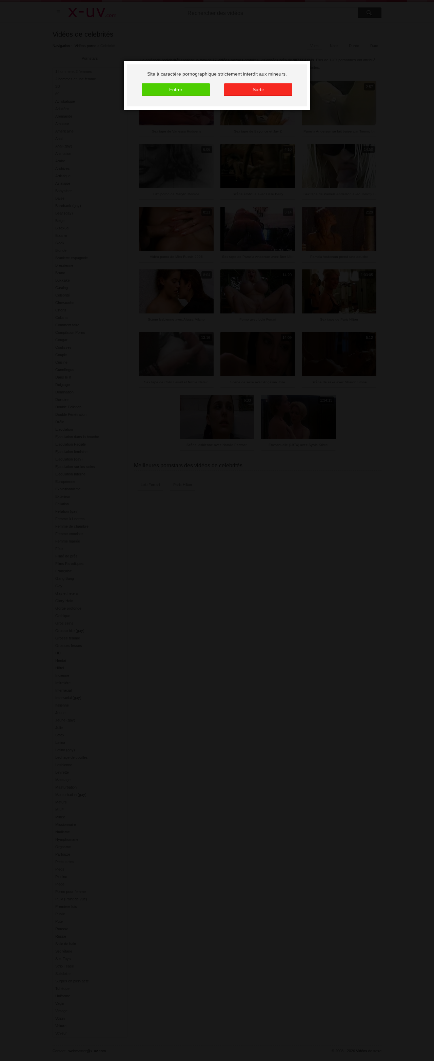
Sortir (258, 89)
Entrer (175, 89)
